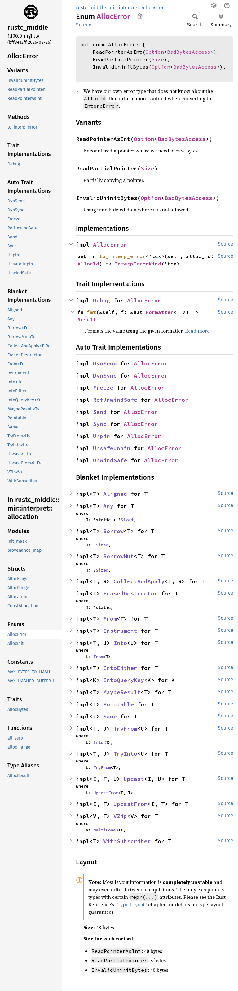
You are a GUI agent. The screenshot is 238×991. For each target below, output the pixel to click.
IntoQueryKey (123, 680)
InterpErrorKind (138, 263)
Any (108, 505)
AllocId (88, 263)
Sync (100, 424)
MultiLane (104, 830)
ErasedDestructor (130, 593)
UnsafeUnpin (111, 448)
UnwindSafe (110, 460)
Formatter (160, 312)
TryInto (125, 753)
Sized (127, 520)
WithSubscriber (127, 841)
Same (110, 716)
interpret (129, 8)
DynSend (105, 363)
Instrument (120, 630)
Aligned (115, 493)
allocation (153, 8)
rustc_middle (91, 8)
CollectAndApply (139, 581)
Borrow (113, 531)
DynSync (105, 375)
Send (100, 411)
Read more (197, 330)
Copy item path (140, 16)
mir (112, 8)
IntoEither (120, 668)
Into (120, 642)
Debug (101, 300)
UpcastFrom (105, 792)
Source (83, 25)
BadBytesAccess (188, 52)
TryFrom (125, 728)
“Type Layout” (131, 904)
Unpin (101, 436)
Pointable (118, 704)
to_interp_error (122, 256)
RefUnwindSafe (115, 399)
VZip (120, 816)
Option (154, 52)
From (110, 618)
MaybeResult (122, 692)
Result (86, 319)
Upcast (134, 778)
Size (158, 59)
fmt (91, 312)
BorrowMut (118, 556)
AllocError (110, 244)
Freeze (103, 387)
